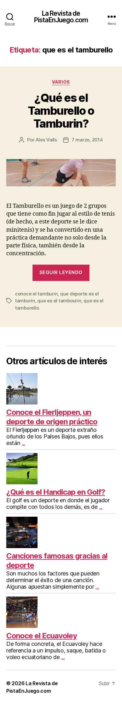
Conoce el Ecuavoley (41, 635)
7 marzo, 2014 (87, 140)
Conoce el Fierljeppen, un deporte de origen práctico (51, 417)
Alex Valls (46, 140)
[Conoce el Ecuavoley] (61, 612)
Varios (61, 82)
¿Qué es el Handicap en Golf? (55, 492)
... (23, 443)
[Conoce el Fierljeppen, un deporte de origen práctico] (61, 388)
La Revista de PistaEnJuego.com (61, 16)
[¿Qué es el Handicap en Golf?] (61, 468)
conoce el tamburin (36, 294)
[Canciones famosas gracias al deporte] (61, 532)
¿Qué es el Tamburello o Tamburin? (61, 110)
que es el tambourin (59, 301)
